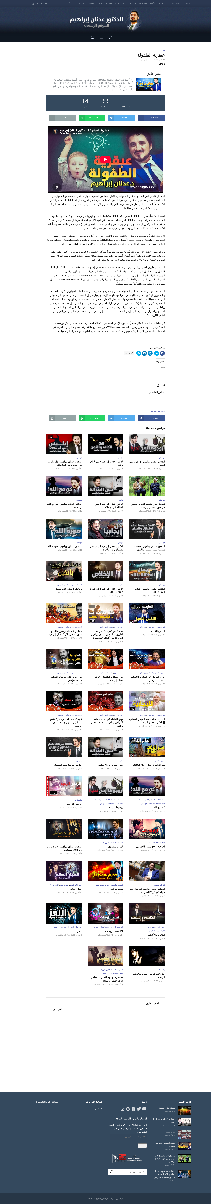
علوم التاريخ (54, 885)
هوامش (162, 50)
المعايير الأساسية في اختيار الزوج (163, 1120)
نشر (85, 106)
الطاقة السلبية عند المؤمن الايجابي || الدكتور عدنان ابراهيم (147, 721)
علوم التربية (105, 969)
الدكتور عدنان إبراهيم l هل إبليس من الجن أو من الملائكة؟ (65, 463)
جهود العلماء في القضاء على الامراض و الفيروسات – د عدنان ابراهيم (107, 722)
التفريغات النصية (142, 800)
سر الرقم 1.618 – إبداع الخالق (149, 764)
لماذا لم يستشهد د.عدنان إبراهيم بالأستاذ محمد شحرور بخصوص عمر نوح (164, 1174)
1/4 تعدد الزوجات (114, 931)
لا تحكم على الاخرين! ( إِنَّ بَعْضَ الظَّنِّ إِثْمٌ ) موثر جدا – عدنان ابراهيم (66, 722)
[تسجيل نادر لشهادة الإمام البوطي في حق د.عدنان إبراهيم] (184, 1158)
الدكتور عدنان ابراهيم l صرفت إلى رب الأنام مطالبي (64, 848)
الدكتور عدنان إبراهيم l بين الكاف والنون (106, 463)
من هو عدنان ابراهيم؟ (183, 3)
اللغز (79, 931)
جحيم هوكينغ (116, 888)
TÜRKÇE (71, 3)
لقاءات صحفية (159, 885)
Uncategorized (157, 800)
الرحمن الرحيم (74, 803)
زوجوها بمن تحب (114, 807)
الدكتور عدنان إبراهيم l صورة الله (65, 546)
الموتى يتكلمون (115, 846)
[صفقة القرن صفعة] (184, 1110)
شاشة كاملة (105, 106)
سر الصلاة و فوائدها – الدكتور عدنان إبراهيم (108, 678)
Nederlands (120, 3)
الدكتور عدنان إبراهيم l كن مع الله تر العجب (64, 505)
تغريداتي (98, 1108)
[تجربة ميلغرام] (184, 1134)
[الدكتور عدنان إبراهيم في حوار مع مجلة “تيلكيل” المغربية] (147, 871)
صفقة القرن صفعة (167, 1108)
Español (152, 3)
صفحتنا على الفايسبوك (47, 1101)
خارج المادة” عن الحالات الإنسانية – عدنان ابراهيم (147, 678)
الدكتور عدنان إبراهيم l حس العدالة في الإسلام (109, 505)
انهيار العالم (76, 888)
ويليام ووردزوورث (158, 411)
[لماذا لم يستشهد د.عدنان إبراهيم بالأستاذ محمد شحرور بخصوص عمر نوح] (184, 1174)
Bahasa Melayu (105, 3)
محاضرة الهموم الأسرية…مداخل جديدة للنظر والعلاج (107, 979)
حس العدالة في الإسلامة (110, 764)
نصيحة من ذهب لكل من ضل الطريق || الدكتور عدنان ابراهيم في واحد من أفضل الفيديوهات (107, 634)
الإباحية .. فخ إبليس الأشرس (150, 846)
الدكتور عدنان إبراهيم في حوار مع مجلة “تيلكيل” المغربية (147, 890)
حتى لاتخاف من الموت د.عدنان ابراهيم (149, 975)
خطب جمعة (160, 803)
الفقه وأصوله (105, 927)
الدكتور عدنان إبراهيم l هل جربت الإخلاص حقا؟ (106, 590)
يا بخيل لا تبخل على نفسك (68, 588)
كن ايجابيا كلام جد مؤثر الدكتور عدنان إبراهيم (66, 678)
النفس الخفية (158, 631)
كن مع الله (159, 807)
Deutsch (162, 3)
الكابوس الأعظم (156, 934)
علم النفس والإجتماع (157, 931)
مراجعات (78, 842)
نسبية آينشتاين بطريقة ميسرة (165, 1144)
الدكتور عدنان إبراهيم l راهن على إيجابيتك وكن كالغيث (106, 548)
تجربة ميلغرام (169, 1131)
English (132, 3)
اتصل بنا (171, 3)
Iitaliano (81, 3)
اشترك (142, 1145)
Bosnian (91, 3)
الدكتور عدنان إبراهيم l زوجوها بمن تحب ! (147, 463)
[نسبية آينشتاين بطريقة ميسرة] (184, 1146)
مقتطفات (67, 585)
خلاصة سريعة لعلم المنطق (68, 764)
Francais (142, 3)
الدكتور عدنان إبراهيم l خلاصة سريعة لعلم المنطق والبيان (149, 548)
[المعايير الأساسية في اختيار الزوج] (184, 1122)
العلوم (107, 842)
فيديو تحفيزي (77, 585)
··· (118, 37)
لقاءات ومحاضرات (116, 973)
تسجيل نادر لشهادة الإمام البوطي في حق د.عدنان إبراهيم (148, 505)
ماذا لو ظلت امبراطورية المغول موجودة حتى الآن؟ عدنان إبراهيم (65, 633)
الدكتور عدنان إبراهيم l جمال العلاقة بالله (150, 590)
